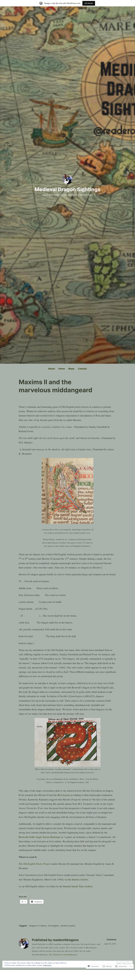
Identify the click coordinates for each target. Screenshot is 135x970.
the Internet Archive (78, 879)
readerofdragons (28, 396)
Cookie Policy (47, 965)
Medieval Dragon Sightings (67, 189)
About (51, 368)
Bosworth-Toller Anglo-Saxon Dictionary (40, 837)
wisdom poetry (67, 925)
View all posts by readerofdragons (63, 954)
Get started (89, 3)
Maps (71, 368)
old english (46, 396)
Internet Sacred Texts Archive (78, 886)
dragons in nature (38, 925)
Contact (82, 368)
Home (61, 368)
